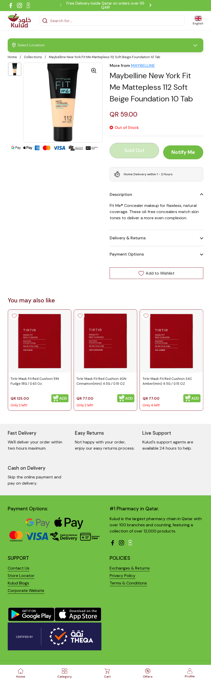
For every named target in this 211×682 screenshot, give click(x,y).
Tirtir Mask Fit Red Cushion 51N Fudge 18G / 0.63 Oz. (35, 381)
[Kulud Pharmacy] (19, 20)
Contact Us (18, 568)
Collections (33, 57)
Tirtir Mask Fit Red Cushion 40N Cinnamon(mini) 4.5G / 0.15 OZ (101, 381)
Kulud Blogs (18, 583)
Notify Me (183, 152)
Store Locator (21, 575)
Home (12, 57)
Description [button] (121, 194)
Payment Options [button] (127, 254)
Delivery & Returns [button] (128, 238)
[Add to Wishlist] (14, 316)
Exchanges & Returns (130, 568)
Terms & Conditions (128, 583)
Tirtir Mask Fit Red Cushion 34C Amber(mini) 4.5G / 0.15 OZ (167, 381)
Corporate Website (26, 590)
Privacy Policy (122, 575)
